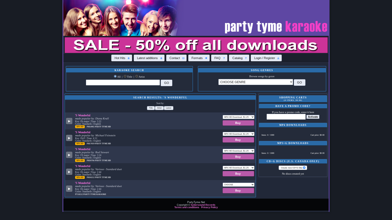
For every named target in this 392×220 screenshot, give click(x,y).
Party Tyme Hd (103, 127)
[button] (121, 58)
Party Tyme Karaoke (94, 194)
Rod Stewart (102, 152)
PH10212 (91, 177)
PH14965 (91, 127)
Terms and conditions (186, 207)
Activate (313, 116)
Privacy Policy (209, 207)
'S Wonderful (82, 115)
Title (129, 76)
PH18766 (91, 161)
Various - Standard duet (108, 169)
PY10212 (79, 194)
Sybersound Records (203, 205)
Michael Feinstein (105, 135)
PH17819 (91, 144)
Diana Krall (102, 118)
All (119, 76)
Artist (142, 76)
